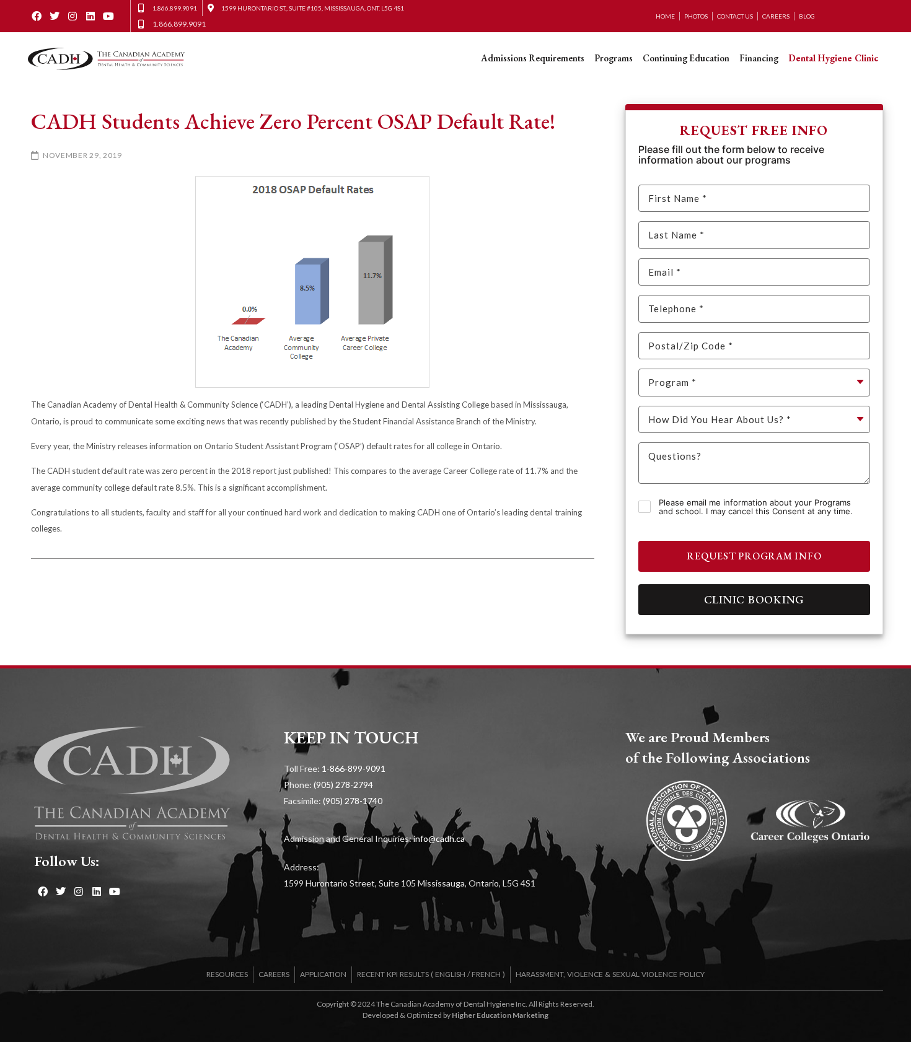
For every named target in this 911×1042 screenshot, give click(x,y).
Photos (696, 16)
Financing (758, 58)
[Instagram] (73, 16)
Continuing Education (686, 58)
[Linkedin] (90, 16)
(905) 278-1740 (352, 800)
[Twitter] (55, 16)
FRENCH (486, 974)
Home (665, 16)
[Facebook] (37, 16)
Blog (807, 16)
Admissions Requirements (532, 58)
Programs (613, 58)
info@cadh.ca (439, 838)
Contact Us (735, 16)
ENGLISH (450, 974)
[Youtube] (108, 16)
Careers (776, 16)
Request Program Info (754, 556)
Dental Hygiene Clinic (833, 58)
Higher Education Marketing (500, 1015)
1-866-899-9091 (353, 768)
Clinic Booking (754, 599)
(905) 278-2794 (343, 784)
